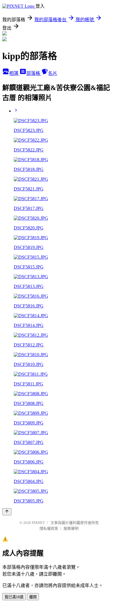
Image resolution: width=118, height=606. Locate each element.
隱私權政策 (49, 528)
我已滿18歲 (14, 597)
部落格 (33, 73)
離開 (33, 597)
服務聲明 (71, 528)
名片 (52, 73)
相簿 (14, 73)
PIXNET (38, 523)
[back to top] (6, 511)
